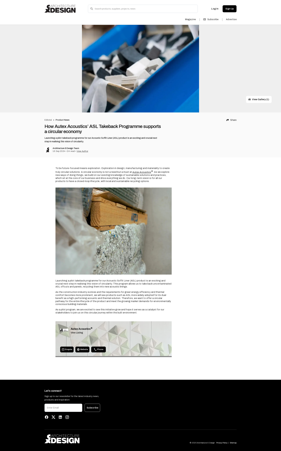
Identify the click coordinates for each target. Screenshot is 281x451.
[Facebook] (46, 417)
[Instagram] (67, 417)
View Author (82, 151)
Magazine (190, 19)
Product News (63, 120)
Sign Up (229, 8)
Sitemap (233, 443)
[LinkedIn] (60, 417)
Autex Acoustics (141, 172)
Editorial (48, 120)
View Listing (77, 332)
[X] (53, 417)
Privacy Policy (221, 443)
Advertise (231, 19)
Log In (214, 8)
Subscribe (213, 19)
